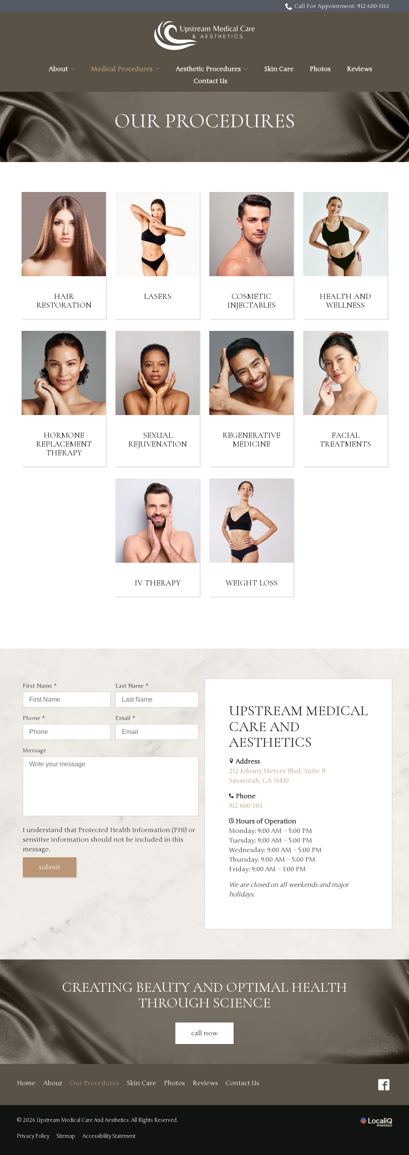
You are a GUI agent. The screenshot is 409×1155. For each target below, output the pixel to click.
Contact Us (210, 81)
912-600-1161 (246, 806)
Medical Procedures (122, 69)
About (58, 69)
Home (26, 1083)
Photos (320, 69)
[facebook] (383, 1084)
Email (127, 718)
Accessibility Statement (108, 1136)
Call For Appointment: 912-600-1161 (341, 6)
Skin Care (279, 69)
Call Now (204, 1033)
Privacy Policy (33, 1136)
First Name (41, 686)
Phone (35, 718)
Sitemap (65, 1136)
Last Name (133, 686)
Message (34, 750)
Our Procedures (204, 121)
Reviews (359, 69)
